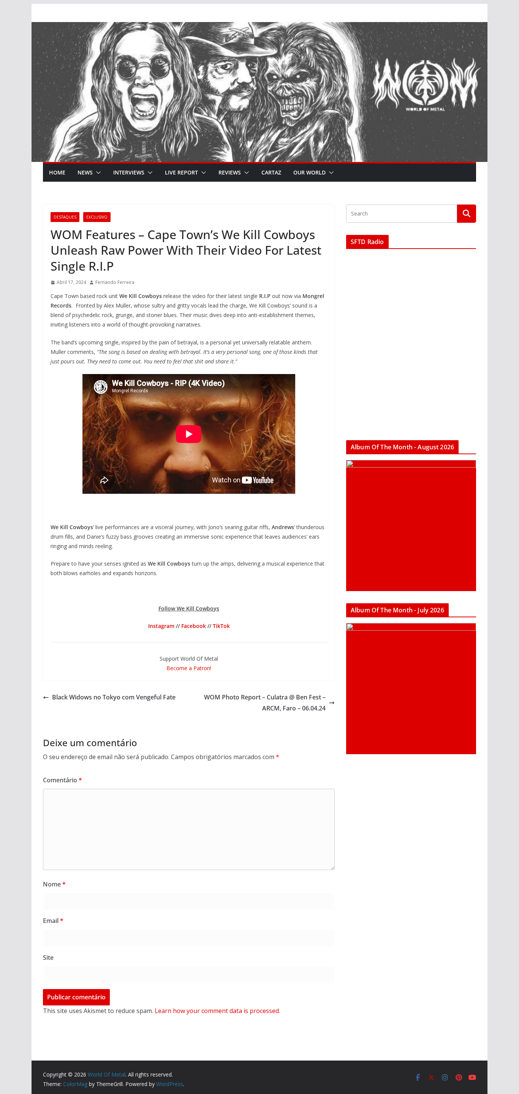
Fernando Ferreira (114, 282)
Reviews (229, 172)
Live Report (181, 172)
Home (57, 172)
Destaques (65, 217)
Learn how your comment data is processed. (217, 1011)
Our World (309, 172)
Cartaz (271, 172)
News (85, 172)
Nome (54, 884)
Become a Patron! (188, 668)
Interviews (128, 172)
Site (48, 957)
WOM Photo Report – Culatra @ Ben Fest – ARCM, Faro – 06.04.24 (265, 702)
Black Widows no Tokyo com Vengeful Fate (114, 697)
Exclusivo (97, 217)
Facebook (193, 625)
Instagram (161, 625)
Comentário (62, 780)
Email (53, 920)
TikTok (221, 625)
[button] (97, 172)
